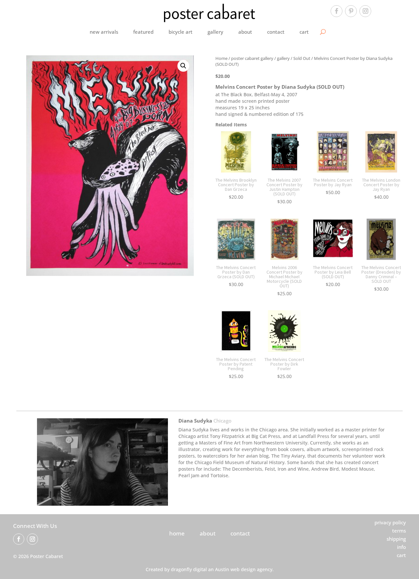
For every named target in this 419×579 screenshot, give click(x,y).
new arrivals (104, 31)
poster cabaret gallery (252, 58)
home (177, 533)
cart (304, 31)
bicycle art (180, 31)
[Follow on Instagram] (365, 11)
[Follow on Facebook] (336, 11)
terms (399, 530)
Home (221, 58)
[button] (183, 66)
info (401, 547)
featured (143, 31)
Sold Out (301, 58)
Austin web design (235, 569)
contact (275, 31)
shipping (396, 538)
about (245, 31)
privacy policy (390, 522)
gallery (215, 31)
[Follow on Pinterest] (351, 11)
